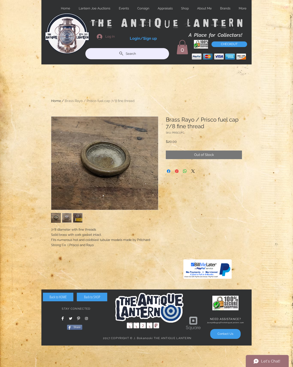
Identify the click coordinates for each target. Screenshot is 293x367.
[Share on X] (193, 171)
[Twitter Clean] (70, 318)
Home (56, 101)
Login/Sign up (143, 38)
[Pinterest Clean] (78, 318)
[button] (182, 47)
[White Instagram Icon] (86, 318)
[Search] (247, 31)
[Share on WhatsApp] (184, 171)
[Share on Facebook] (168, 171)
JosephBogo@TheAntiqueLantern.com (225, 322)
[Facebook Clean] (63, 318)
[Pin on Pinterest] (176, 171)
